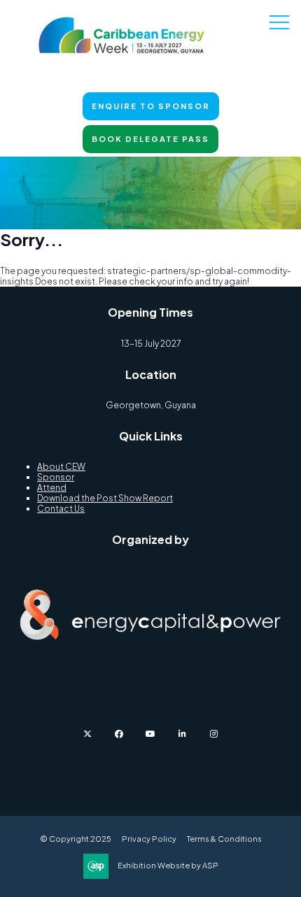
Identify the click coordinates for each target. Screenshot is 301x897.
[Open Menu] (279, 21)
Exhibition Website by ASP (168, 865)
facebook (119, 734)
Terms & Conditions (224, 838)
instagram (214, 734)
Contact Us (61, 508)
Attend (51, 487)
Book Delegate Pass (150, 138)
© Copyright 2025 (75, 838)
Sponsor (55, 477)
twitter (88, 734)
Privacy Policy (149, 838)
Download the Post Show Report (105, 498)
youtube (151, 734)
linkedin (182, 734)
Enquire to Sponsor (151, 105)
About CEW (61, 466)
